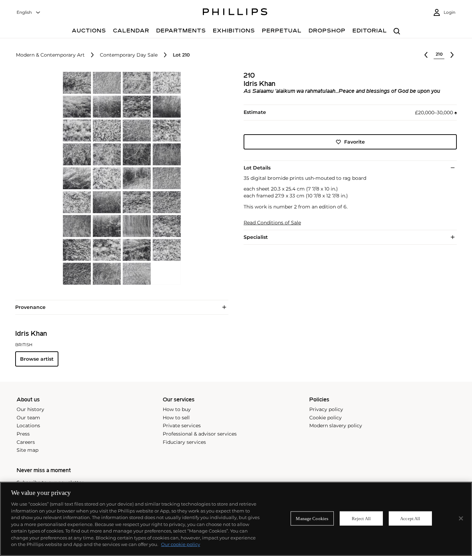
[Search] (396, 31)
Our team (28, 417)
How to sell (176, 417)
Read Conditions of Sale (272, 223)
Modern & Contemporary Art (50, 55)
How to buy (177, 409)
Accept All (410, 518)
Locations (28, 425)
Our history (30, 409)
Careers (26, 442)
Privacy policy (326, 409)
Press (23, 434)
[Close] (461, 518)
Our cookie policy (180, 544)
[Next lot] (452, 55)
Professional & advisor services (200, 434)
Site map (27, 450)
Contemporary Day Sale (129, 55)
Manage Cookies (312, 518)
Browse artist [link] (37, 359)
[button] (119, 178)
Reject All (361, 518)
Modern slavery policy (335, 425)
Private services (182, 425)
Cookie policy (325, 417)
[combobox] (29, 13)
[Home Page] (235, 12)
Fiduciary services (184, 442)
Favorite (354, 142)
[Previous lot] (426, 55)
